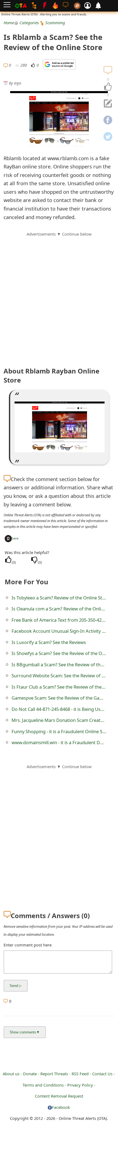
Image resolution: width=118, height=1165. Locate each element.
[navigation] (107, 87)
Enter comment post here (28, 945)
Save (15, 538)
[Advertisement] (59, 296)
